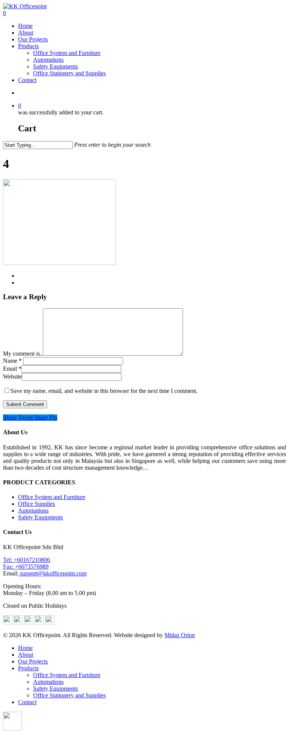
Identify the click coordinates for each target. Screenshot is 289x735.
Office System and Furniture (66, 53)
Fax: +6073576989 (26, 566)
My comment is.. (23, 353)
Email (12, 368)
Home (25, 26)
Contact (27, 80)
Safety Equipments (55, 66)
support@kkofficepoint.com (52, 573)
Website (12, 376)
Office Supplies (36, 504)
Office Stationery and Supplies (69, 73)
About (25, 32)
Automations (48, 59)
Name (12, 361)
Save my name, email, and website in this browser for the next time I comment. (104, 391)
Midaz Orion (179, 635)
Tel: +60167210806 (26, 560)
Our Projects (33, 39)
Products (28, 46)
